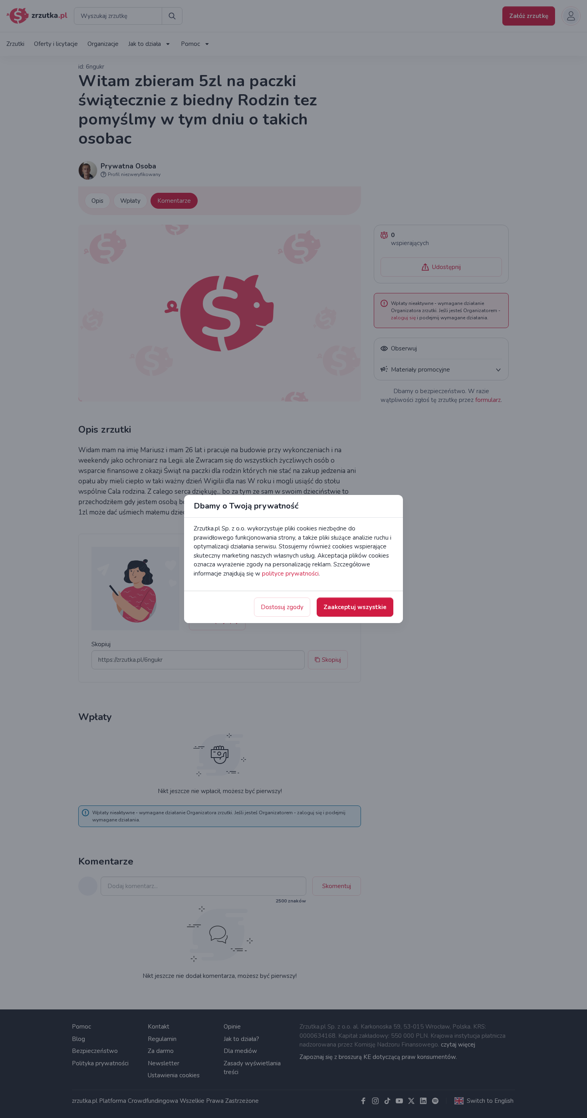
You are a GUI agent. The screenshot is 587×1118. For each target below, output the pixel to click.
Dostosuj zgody (282, 607)
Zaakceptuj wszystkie (355, 607)
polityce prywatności (290, 574)
